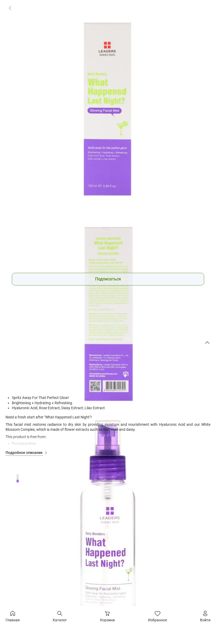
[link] (10, 8)
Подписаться (108, 278)
